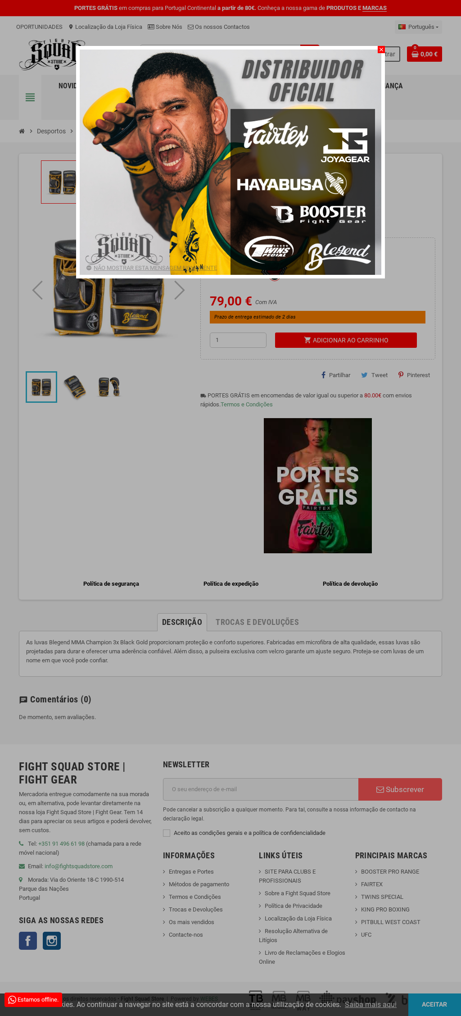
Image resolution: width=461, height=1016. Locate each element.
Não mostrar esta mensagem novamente (155, 267)
